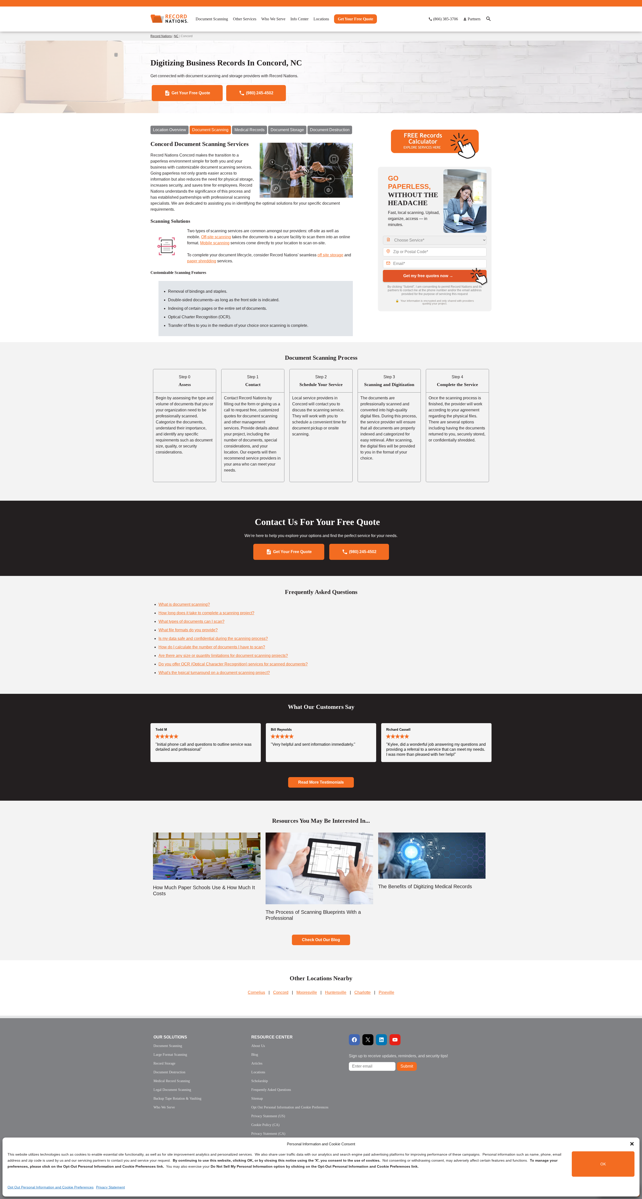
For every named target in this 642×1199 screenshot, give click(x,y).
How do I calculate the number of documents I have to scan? (211, 647)
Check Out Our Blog (321, 940)
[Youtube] (394, 1039)
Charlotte (362, 992)
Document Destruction (330, 130)
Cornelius (256, 992)
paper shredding (201, 261)
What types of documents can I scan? (191, 621)
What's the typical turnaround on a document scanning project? (214, 672)
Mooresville (306, 992)
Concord (280, 992)
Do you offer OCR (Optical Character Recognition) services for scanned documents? (233, 664)
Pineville (386, 992)
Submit (406, 1066)
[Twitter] (367, 1039)
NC (176, 36)
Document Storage (287, 130)
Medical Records (249, 130)
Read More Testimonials (321, 782)
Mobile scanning (214, 243)
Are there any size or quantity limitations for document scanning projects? (223, 655)
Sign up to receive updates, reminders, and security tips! (398, 1056)
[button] (631, 1143)
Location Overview (169, 130)
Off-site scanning (216, 237)
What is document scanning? (184, 604)
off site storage (330, 255)
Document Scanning (210, 130)
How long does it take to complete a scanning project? (206, 613)
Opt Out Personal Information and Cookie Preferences (51, 1187)
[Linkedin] (381, 1039)
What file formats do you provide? (188, 630)
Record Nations (161, 36)
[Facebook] (354, 1039)
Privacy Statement (110, 1187)
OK (603, 1164)
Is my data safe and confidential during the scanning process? (213, 638)
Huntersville (335, 992)
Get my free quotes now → (428, 276)
